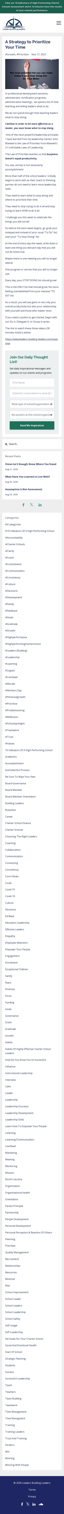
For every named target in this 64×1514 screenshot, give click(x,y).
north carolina (13, 1179)
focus (8, 995)
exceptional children (16, 969)
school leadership (15, 1312)
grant (8, 1022)
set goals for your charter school (24, 1338)
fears (8, 982)
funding (9, 1002)
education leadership (17, 922)
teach (8, 1385)
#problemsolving (15, 710)
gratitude (10, 1029)
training (10, 1425)
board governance (15, 783)
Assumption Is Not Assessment (23, 489)
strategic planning (15, 1358)
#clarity (9, 551)
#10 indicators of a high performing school (29, 531)
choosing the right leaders (21, 836)
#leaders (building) (16, 650)
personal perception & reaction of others (28, 1232)
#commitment (13, 564)
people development (17, 1219)
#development (13, 597)
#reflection (11, 717)
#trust (9, 736)
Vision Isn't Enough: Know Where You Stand (30, 464)
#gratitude (11, 624)
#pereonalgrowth (15, 697)
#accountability (14, 537)
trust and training (16, 1438)
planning (10, 1239)
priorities (10, 1245)
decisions (10, 909)
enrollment (11, 962)
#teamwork (12, 730)
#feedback (11, 610)
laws (8, 1086)
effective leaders (14, 929)
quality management (17, 1252)
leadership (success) (16, 1106)
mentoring (11, 1166)
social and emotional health (20, 1345)
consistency (12, 869)
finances (10, 989)
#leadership (12, 657)
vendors (10, 1445)
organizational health (17, 1192)
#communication (15, 570)
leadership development (19, 1113)
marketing (11, 1152)
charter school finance (18, 823)
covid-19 (10, 896)
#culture (10, 584)
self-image (11, 1325)
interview (10, 1079)
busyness (10, 810)
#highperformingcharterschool (23, 644)
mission (9, 1172)
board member (13, 790)
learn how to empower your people (26, 1126)
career (9, 816)
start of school (13, 1352)
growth (9, 1035)
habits (9, 1042)
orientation (11, 1199)
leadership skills (14, 1119)
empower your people (17, 949)
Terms (32, 1489)
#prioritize (23, 54)
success (9, 1372)
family (8, 976)
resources (11, 1272)
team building (13, 1398)
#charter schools (15, 544)
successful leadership (17, 1378)
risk (7, 1285)
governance (12, 1015)
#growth (10, 54)
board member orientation (20, 796)
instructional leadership (19, 1073)
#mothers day (13, 690)
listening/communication (19, 1139)
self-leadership (14, 1332)
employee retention (16, 942)
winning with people (17, 1465)
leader (9, 1093)
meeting (10, 1159)
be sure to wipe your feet (20, 776)
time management (15, 1411)
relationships (12, 1265)
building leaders (14, 803)
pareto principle (14, 1206)
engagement (12, 956)
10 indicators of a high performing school (29, 750)
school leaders (13, 1305)
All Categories (13, 524)
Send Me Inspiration (32, 425)
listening (10, 1133)
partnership (12, 1212)
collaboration (13, 849)
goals (8, 1009)
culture (9, 902)
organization (12, 1186)
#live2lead (11, 677)
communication (14, 856)
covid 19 (10, 889)
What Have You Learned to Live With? (27, 476)
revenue (10, 1279)
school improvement (16, 1292)
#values (9, 743)
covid (8, 883)
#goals (9, 617)
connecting (11, 863)
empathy (10, 936)
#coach (9, 557)
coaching (10, 843)
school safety (12, 1318)
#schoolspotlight (15, 723)
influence (10, 1066)
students (10, 1365)
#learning (11, 663)
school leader (13, 1299)
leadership (11, 1099)
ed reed (9, 916)
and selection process (17, 770)
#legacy (10, 670)
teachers (10, 1391)
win (7, 1451)
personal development (18, 1225)
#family (9, 604)
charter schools (14, 829)
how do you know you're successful (25, 1059)
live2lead (10, 1146)
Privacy (32, 1496)
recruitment (12, 1259)
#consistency (12, 577)
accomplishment (14, 763)
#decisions (11, 590)
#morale (10, 683)
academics (11, 756)
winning (10, 1458)
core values (12, 876)
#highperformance (16, 637)
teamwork (11, 1405)
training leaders (14, 1431)
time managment (15, 1418)
